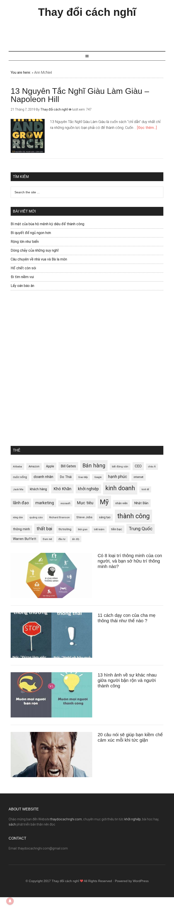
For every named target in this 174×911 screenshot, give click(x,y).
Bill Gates (68, 466)
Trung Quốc (140, 528)
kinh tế (145, 489)
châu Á (152, 466)
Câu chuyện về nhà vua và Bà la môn (39, 259)
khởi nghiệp (88, 489)
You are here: (21, 72)
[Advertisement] (91, 32)
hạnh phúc (117, 476)
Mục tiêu (85, 502)
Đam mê (47, 539)
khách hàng (38, 489)
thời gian (82, 529)
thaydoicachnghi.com (66, 819)
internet (138, 477)
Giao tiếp (83, 477)
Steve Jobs (84, 517)
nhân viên (121, 503)
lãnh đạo (21, 503)
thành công (133, 516)
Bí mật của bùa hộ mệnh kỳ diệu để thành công (47, 224)
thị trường (65, 529)
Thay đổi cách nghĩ (87, 12)
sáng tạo (105, 517)
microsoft (65, 503)
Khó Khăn (62, 488)
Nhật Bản (141, 503)
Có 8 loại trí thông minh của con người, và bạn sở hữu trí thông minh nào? (130, 561)
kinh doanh (120, 488)
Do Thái (66, 477)
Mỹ (104, 502)
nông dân (18, 517)
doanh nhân (43, 477)
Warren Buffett (24, 539)
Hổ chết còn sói (23, 268)
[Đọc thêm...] (147, 127)
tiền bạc (116, 529)
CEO (138, 466)
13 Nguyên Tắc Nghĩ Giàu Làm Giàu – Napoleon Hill (80, 95)
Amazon (34, 466)
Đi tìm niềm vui (22, 277)
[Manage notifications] (10, 901)
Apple (50, 466)
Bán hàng (93, 465)
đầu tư (61, 539)
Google (98, 477)
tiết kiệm (99, 529)
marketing (44, 503)
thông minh (21, 529)
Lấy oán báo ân (22, 286)
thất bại (44, 528)
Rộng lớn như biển (25, 241)
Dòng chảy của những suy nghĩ (35, 250)
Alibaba (17, 466)
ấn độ (75, 539)
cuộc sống (20, 477)
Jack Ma (18, 489)
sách (12, 824)
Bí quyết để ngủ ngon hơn (31, 233)
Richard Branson (59, 517)
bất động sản (120, 466)
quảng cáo (36, 517)
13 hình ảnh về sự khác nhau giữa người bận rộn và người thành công (127, 680)
